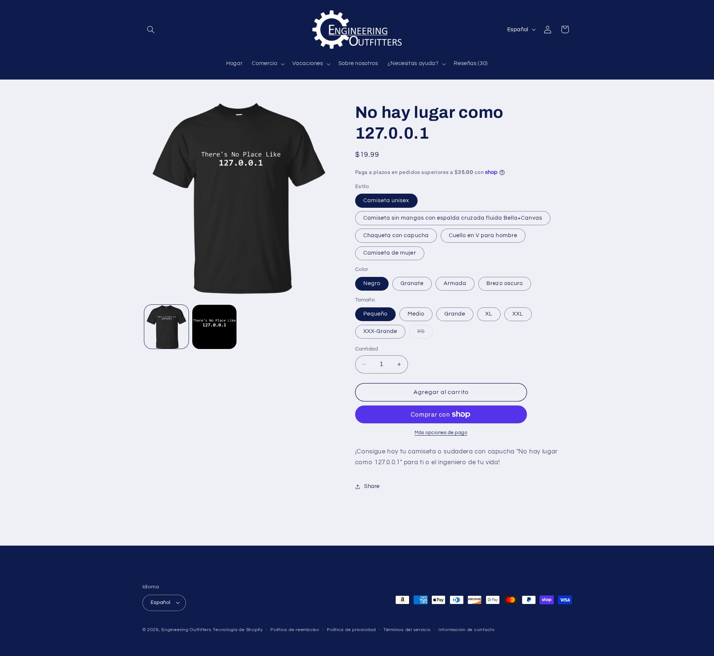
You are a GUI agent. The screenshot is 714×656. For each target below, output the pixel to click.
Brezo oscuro (504, 283)
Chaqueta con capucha (396, 235)
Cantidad (366, 349)
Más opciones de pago (441, 432)
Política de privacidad (351, 630)
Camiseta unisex (386, 200)
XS (425, 333)
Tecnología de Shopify (238, 630)
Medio (416, 314)
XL (488, 314)
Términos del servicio (407, 630)
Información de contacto (466, 630)
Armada (455, 283)
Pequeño (375, 314)
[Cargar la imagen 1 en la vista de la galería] (166, 327)
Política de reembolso (294, 630)
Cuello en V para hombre (483, 235)
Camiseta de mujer (389, 253)
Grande (454, 314)
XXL (517, 314)
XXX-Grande (380, 331)
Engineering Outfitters (186, 630)
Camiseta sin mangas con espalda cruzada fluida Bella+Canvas (452, 218)
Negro (371, 283)
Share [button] (372, 486)
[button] (151, 29)
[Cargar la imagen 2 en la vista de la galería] (214, 327)
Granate (412, 283)
